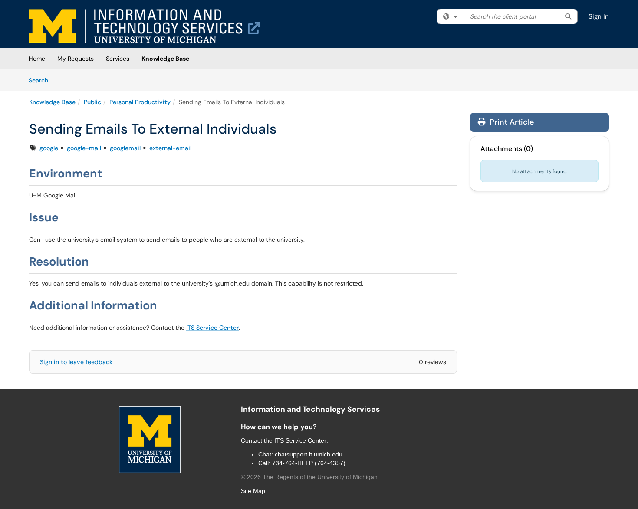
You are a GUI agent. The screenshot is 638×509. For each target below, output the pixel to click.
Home (37, 58)
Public (92, 102)
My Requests (75, 58)
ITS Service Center (212, 328)
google (48, 148)
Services (117, 58)
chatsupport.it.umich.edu (308, 454)
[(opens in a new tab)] (144, 26)
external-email (170, 148)
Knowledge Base (165, 58)
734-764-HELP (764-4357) (308, 463)
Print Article (510, 122)
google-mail (84, 148)
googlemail (125, 148)
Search (41, 80)
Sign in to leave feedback (76, 362)
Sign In (599, 16)
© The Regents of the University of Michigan (309, 476)
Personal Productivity (140, 102)
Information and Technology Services (310, 409)
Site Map (253, 490)
